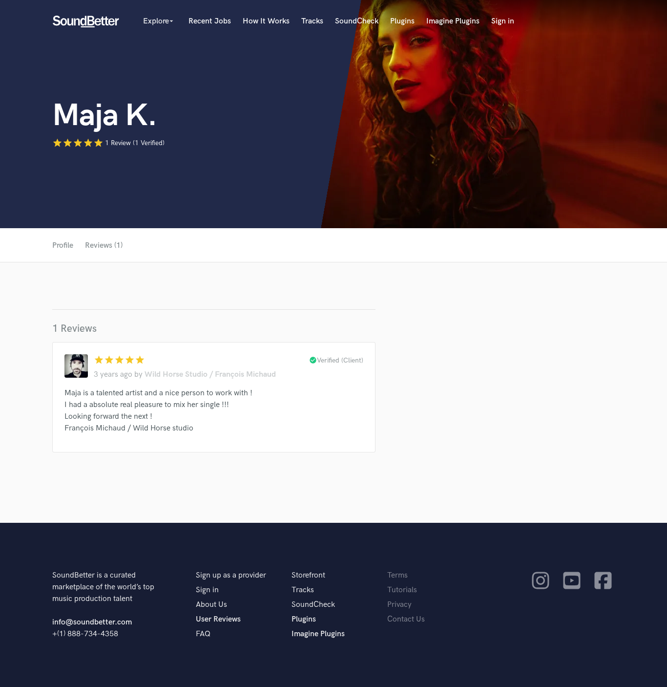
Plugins (402, 21)
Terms (397, 575)
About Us (211, 604)
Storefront (308, 575)
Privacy (399, 604)
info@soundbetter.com (92, 622)
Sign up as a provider (231, 575)
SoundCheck (356, 21)
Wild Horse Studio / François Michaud (210, 374)
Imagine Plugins (452, 21)
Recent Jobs (209, 21)
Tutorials (402, 590)
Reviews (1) (104, 245)
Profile (62, 245)
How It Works (266, 21)
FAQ (203, 634)
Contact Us (406, 619)
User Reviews (218, 619)
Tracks (312, 21)
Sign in (502, 21)
